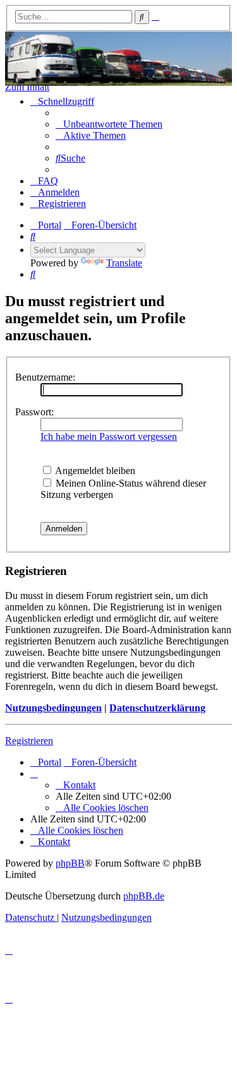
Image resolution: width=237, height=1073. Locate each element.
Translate (124, 263)
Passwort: (34, 411)
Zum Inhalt (27, 86)
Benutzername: (45, 377)
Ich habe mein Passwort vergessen (108, 436)
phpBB (70, 863)
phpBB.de (143, 896)
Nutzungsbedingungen (53, 707)
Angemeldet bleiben (94, 470)
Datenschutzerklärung (157, 707)
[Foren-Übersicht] (118, 59)
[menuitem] (109, 124)
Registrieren (29, 740)
